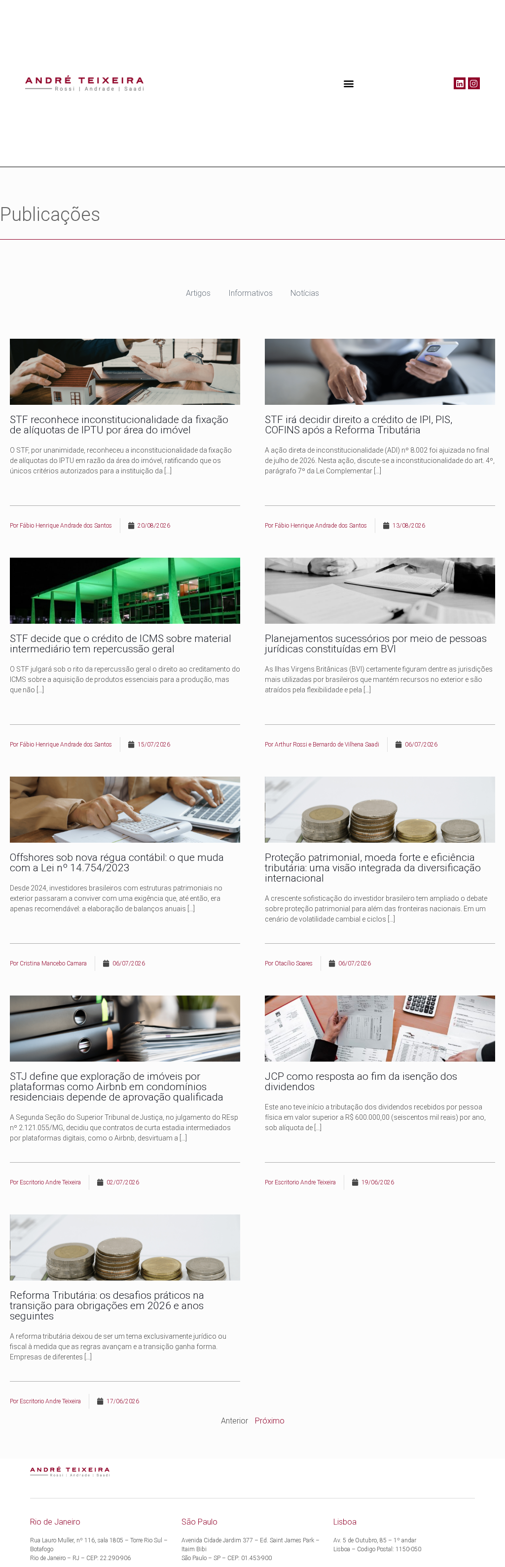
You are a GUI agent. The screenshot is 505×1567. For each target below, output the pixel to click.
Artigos (198, 293)
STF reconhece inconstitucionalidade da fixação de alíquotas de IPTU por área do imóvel (119, 425)
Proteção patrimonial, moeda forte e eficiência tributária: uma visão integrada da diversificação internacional (373, 868)
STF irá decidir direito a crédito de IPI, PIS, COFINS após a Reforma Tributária (358, 425)
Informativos (250, 293)
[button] (348, 83)
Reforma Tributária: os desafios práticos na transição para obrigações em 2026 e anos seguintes (107, 1305)
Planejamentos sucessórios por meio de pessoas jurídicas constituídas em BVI (376, 644)
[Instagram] (474, 83)
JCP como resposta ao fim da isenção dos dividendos (361, 1081)
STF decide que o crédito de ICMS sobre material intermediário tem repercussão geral (120, 644)
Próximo (270, 1420)
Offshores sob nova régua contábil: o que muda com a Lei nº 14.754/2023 (117, 863)
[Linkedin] (460, 83)
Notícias (304, 293)
